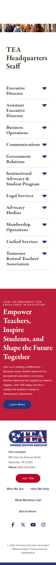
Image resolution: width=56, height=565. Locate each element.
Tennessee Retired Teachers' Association (22, 258)
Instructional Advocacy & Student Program (23, 178)
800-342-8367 (27, 467)
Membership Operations (18, 227)
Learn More (17, 404)
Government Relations (18, 159)
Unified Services (22, 241)
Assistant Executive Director (15, 110)
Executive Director (15, 91)
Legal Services (19, 196)
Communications (23, 144)
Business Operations (17, 130)
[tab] (28, 90)
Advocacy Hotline (15, 210)
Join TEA (28, 478)
